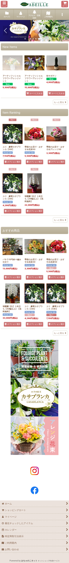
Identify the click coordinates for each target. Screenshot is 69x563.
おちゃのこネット (29, 560)
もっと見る (59, 102)
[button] (4, 4)
